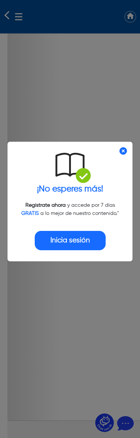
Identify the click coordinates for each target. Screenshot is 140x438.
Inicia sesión (70, 240)
